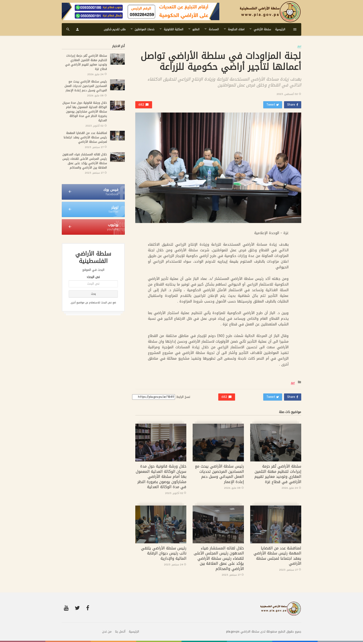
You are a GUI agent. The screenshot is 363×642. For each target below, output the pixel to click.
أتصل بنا (120, 632)
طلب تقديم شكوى (115, 29)
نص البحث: (93, 277)
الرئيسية (280, 29)
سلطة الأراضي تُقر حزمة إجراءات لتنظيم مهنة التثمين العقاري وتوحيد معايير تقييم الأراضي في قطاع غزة (277, 474)
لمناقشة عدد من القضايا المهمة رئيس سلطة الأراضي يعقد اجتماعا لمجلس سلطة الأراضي (277, 556)
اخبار (299, 46)
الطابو (196, 29)
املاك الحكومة (236, 29)
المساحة (214, 29)
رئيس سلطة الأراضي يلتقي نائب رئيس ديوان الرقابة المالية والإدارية (163, 553)
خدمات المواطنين (145, 29)
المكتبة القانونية (173, 29)
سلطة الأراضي (262, 29)
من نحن (107, 632)
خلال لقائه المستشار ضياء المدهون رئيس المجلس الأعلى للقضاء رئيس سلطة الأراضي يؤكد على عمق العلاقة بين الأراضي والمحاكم (219, 558)
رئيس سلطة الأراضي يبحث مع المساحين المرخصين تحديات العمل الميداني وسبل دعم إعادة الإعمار (219, 474)
